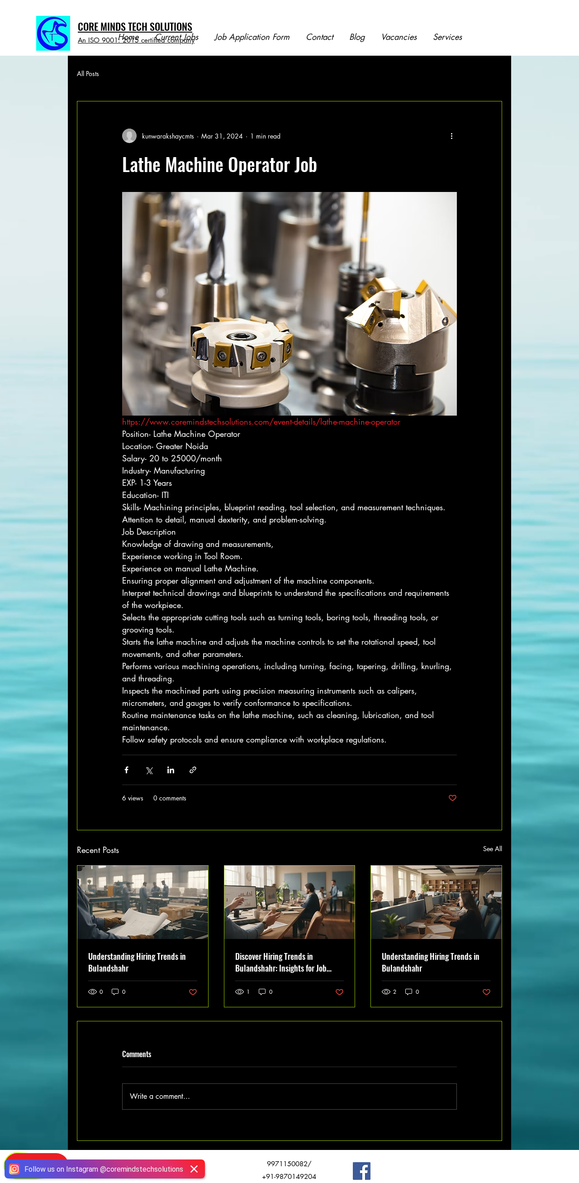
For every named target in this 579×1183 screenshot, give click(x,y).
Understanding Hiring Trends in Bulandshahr (137, 962)
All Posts (88, 73)
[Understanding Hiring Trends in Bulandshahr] (142, 902)
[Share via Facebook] (126, 770)
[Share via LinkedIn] (170, 770)
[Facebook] (361, 1171)
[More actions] (451, 135)
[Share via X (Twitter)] (148, 770)
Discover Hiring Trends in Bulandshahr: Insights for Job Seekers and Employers (281, 962)
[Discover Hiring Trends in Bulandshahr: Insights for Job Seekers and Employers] (289, 902)
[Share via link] (193, 770)
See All (492, 848)
